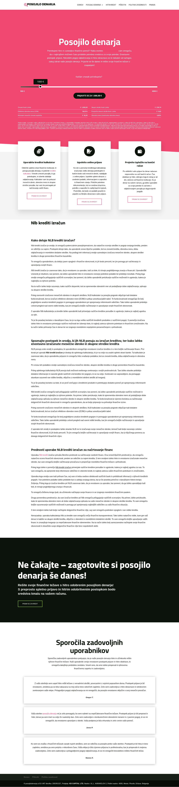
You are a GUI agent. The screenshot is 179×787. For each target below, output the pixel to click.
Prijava (152, 5)
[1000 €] (40, 86)
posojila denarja (111, 51)
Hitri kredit (111, 5)
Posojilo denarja (93, 5)
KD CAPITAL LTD (76, 783)
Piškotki (122, 5)
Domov (80, 5)
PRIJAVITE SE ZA (89, 95)
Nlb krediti (43, 455)
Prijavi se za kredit (39, 195)
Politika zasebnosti (137, 5)
